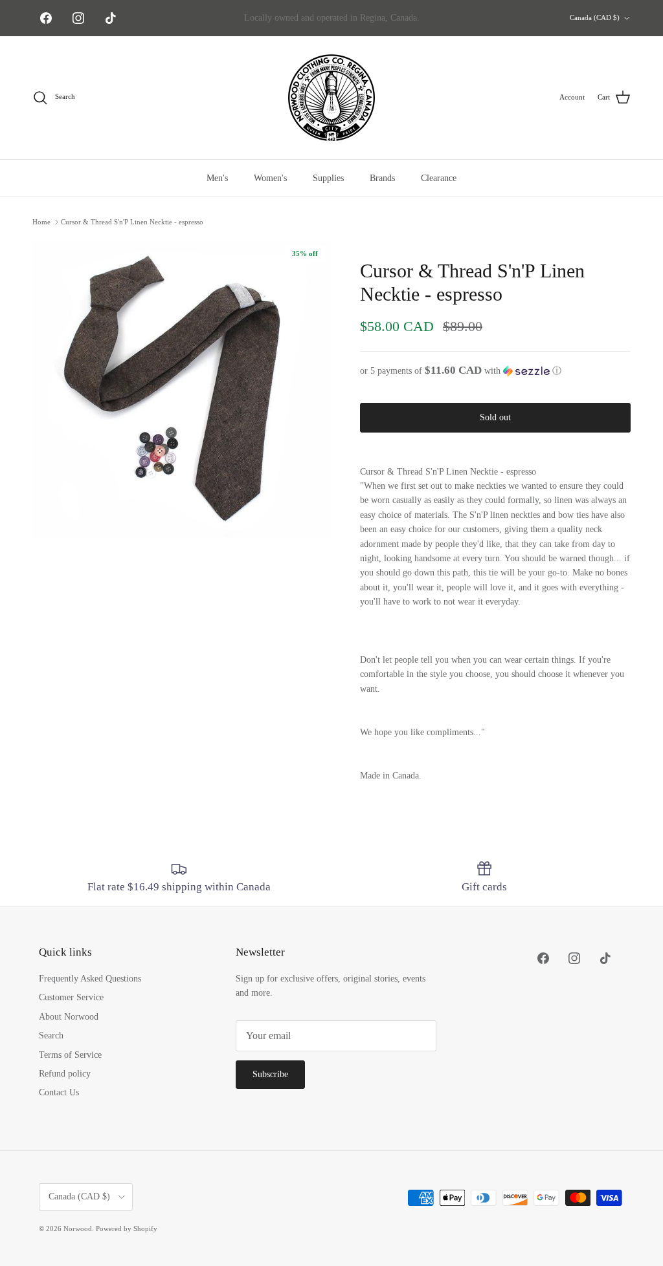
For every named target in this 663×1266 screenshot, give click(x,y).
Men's (217, 178)
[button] (495, 371)
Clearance (438, 178)
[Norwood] (331, 97)
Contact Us (59, 1092)
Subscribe (270, 1074)
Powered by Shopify (126, 1228)
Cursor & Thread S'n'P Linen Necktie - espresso (132, 222)
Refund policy (65, 1073)
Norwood (77, 1228)
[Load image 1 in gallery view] (182, 389)
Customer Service (71, 997)
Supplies (328, 178)
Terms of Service (70, 1055)
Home (41, 222)
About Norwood (68, 1017)
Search (51, 1035)
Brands (382, 178)
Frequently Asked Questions (90, 978)
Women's (270, 178)
